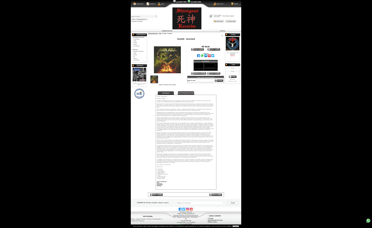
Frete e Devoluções (154, 219)
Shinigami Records (167, 31)
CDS (134, 41)
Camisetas (136, 39)
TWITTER (159, 185)
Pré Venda (136, 46)
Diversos (223, 31)
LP (134, 56)
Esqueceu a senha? (232, 81)
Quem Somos (141, 219)
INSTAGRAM (160, 184)
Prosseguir (235, 226)
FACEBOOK (159, 183)
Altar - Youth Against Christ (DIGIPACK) (233, 54)
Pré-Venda (136, 60)
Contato (210, 218)
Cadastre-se (232, 79)
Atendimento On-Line (215, 220)
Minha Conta (212, 222)
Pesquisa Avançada (137, 21)
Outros (135, 44)
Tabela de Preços (137, 221)
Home (133, 219)
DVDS (135, 42)
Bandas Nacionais (138, 51)
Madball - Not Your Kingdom (139, 84)
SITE (158, 182)
